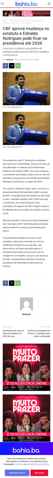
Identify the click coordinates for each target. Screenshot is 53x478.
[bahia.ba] (26, 4)
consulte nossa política (38, 464)
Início (5, 20)
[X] (11, 65)
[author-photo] (26, 310)
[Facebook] (5, 65)
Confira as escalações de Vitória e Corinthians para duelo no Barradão (38, 333)
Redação (9, 60)
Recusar (39, 473)
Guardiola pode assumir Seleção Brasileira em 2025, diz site (13, 333)
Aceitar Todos (17, 473)
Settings (19, 464)
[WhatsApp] (18, 65)
